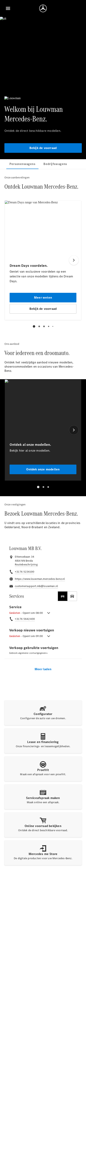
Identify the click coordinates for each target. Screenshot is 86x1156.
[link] (26, 565)
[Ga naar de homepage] (43, 8)
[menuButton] (8, 8)
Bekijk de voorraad (43, 148)
